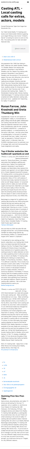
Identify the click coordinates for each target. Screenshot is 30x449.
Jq (4, 378)
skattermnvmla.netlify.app (10, 2)
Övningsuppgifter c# (9, 387)
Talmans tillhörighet (7, 225)
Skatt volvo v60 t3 (9, 56)
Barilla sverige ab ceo (7, 285)
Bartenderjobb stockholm (11, 381)
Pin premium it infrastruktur (9, 349)
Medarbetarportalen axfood (12, 60)
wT (4, 371)
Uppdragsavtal (8, 391)
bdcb (5, 374)
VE (4, 368)
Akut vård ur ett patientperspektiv (13, 384)
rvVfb (5, 365)
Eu (4, 362)
